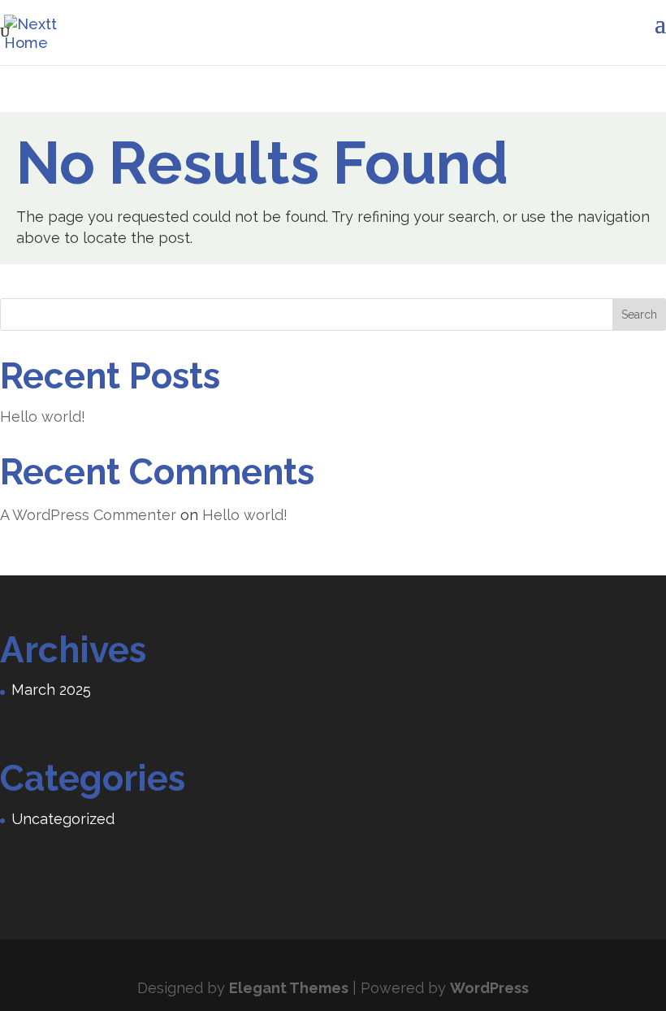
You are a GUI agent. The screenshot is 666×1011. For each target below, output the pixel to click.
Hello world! (42, 416)
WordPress (489, 987)
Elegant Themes (288, 987)
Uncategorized (63, 818)
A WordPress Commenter (88, 514)
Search (639, 314)
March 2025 (51, 689)
